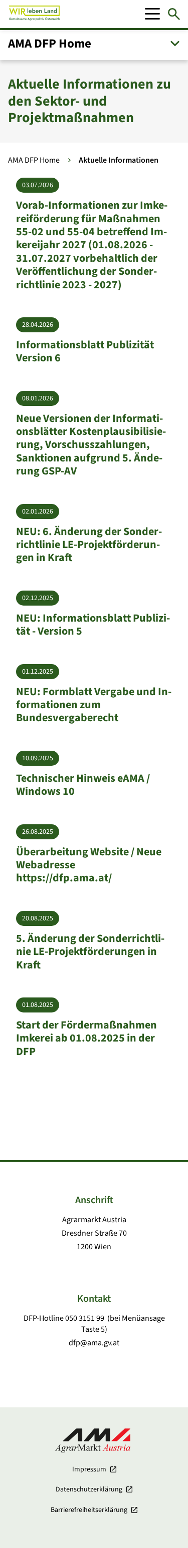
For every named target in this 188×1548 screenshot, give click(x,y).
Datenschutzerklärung (89, 1489)
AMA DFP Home (34, 160)
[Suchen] (174, 14)
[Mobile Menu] (152, 14)
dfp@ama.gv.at (94, 1342)
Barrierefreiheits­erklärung (89, 1510)
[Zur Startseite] (34, 14)
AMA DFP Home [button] (49, 44)
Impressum (89, 1469)
